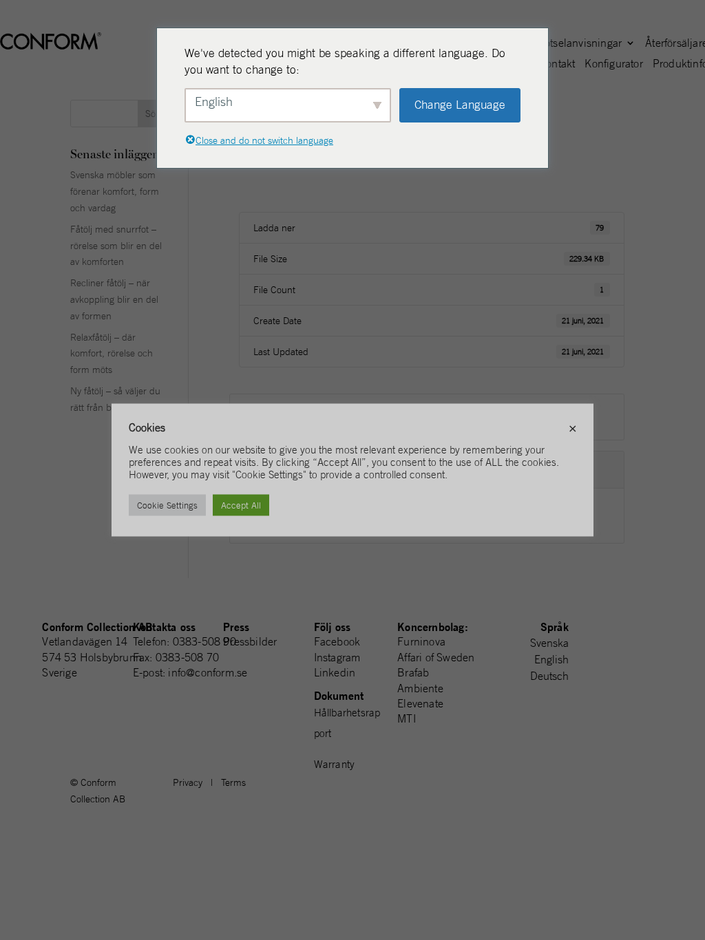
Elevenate (420, 703)
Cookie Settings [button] (167, 505)
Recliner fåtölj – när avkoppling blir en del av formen (114, 299)
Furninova (421, 641)
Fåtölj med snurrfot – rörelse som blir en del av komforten (116, 245)
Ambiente (420, 688)
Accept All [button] (241, 505)
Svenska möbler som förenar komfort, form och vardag (114, 191)
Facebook (337, 641)
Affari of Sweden (435, 657)
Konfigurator (613, 64)
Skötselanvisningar (577, 44)
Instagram (337, 657)
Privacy (187, 782)
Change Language (459, 104)
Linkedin (335, 672)
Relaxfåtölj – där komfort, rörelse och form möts (111, 353)
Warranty (334, 764)
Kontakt (557, 64)
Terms (233, 782)
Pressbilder (250, 641)
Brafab (413, 672)
